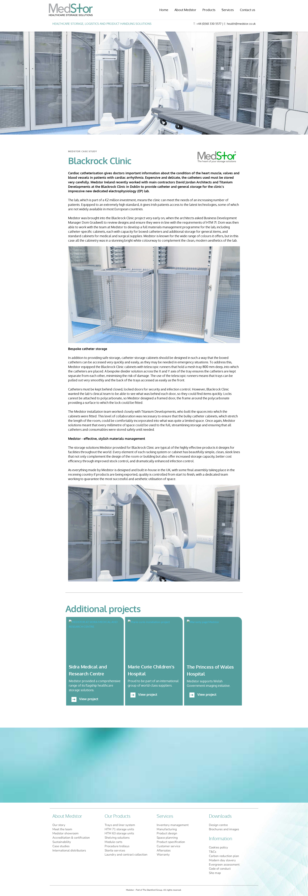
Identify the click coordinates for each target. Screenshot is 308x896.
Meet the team (62, 829)
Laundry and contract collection (126, 855)
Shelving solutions (117, 838)
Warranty (163, 855)
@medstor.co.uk (245, 23)
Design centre (218, 825)
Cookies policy (218, 847)
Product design (167, 833)
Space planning (167, 838)
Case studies (61, 846)
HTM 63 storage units (120, 833)
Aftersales (164, 850)
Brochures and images (224, 829)
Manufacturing (167, 829)
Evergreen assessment (224, 864)
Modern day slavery (222, 860)
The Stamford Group (152, 890)
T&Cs (212, 852)
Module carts (113, 842)
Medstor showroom (65, 833)
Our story (58, 825)
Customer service (168, 846)
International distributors (69, 850)
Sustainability (62, 842)
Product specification (171, 842)
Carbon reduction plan (224, 856)
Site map (215, 873)
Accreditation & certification (71, 838)
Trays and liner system (120, 825)
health (231, 23)
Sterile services (115, 850)
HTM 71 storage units (119, 829)
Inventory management (173, 825)
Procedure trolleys (117, 846)
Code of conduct (220, 869)
